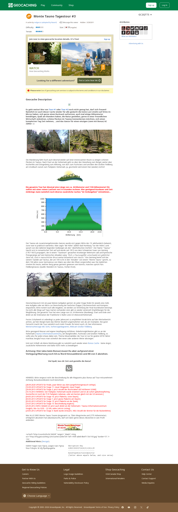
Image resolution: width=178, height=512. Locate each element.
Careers (25, 474)
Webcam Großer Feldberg (81, 326)
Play (43, 5)
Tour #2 (64, 109)
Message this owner (70, 22)
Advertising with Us (136, 43)
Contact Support (149, 478)
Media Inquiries (148, 483)
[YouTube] (128, 507)
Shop (71, 5)
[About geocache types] (29, 16)
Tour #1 (52, 109)
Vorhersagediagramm (60, 326)
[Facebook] (122, 507)
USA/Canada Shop (113, 474)
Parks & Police (70, 478)
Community (56, 5)
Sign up (151, 5)
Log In (164, 5)
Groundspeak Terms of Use (95, 507)
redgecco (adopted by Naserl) (45, 22)
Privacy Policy (113, 507)
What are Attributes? (129, 36)
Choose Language (37, 495)
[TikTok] (147, 507)
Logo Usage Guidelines (73, 474)
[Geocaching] (22, 5)
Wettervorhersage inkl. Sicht (38, 326)
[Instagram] (135, 507)
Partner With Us (29, 478)
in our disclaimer (102, 90)
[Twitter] (141, 507)
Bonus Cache (93, 343)
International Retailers (115, 478)
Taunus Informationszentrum (48, 333)
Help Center (147, 474)
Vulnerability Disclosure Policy (76, 483)
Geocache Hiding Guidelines (33, 483)
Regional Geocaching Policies (34, 487)
